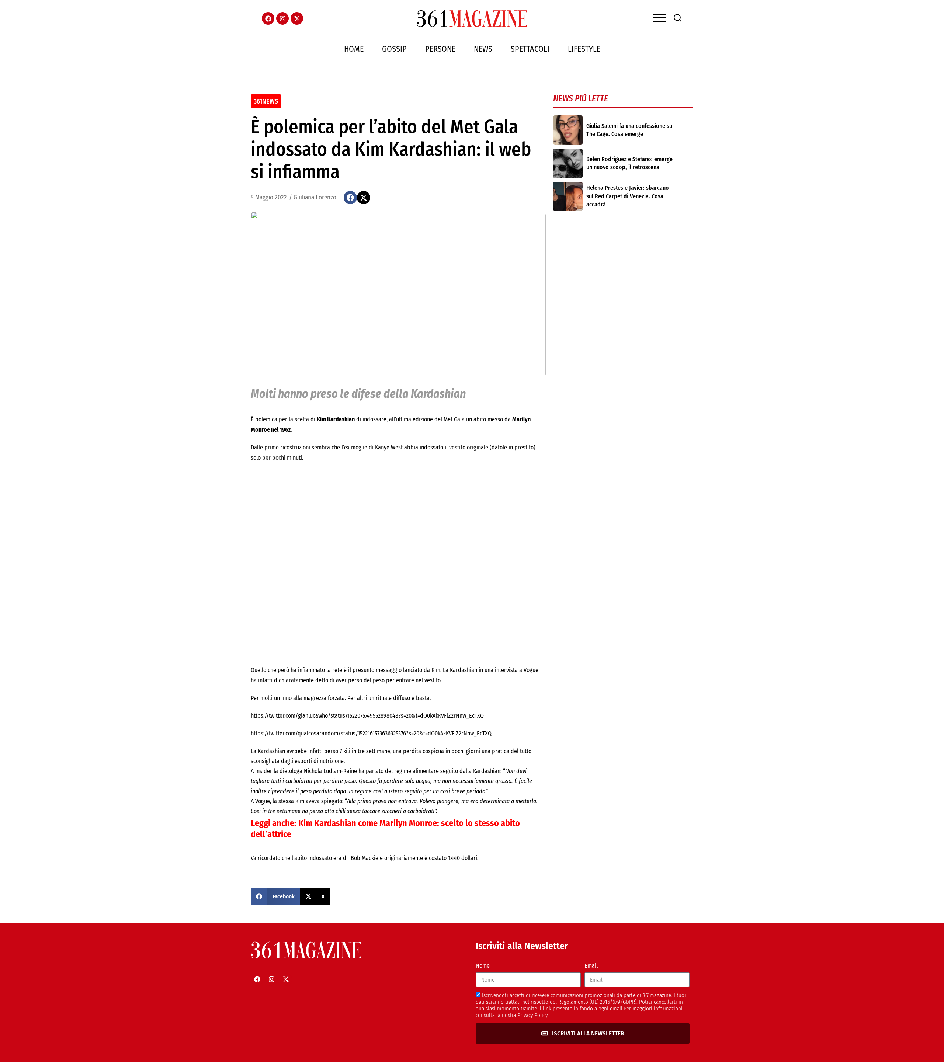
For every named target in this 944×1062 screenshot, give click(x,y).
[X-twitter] (297, 18)
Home (354, 49)
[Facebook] (268, 18)
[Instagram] (282, 18)
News (483, 49)
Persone (440, 49)
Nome (483, 965)
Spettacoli (530, 49)
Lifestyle (584, 49)
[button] (350, 197)
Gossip (394, 49)
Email (591, 965)
